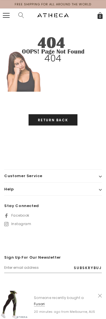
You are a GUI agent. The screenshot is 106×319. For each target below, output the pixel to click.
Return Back (53, 120)
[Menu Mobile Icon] (6, 15)
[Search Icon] (21, 15)
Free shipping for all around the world (53, 4)
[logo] (53, 15)
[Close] (100, 295)
